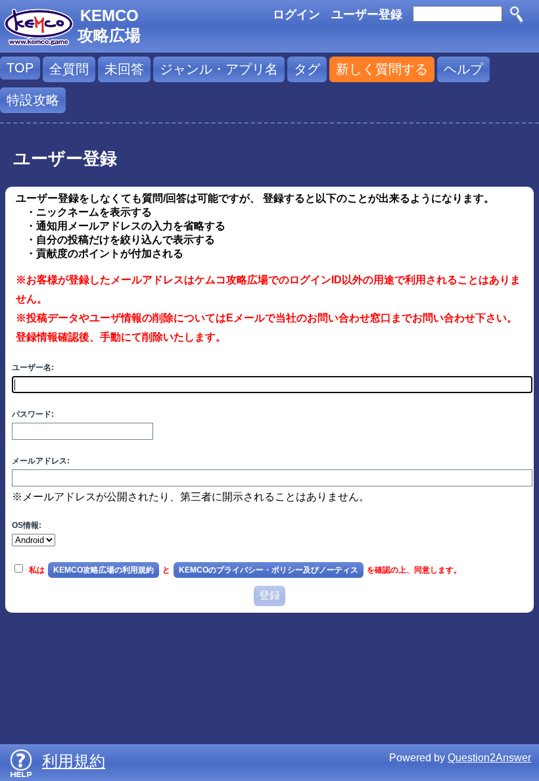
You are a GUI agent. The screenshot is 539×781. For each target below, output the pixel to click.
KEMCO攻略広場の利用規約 (103, 570)
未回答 (124, 69)
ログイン (296, 14)
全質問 (69, 69)
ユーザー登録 (366, 14)
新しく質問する (382, 69)
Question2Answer (489, 757)
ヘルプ (463, 69)
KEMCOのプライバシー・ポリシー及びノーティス (268, 570)
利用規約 (73, 761)
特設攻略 (33, 100)
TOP (20, 67)
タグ (307, 69)
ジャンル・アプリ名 (219, 69)
